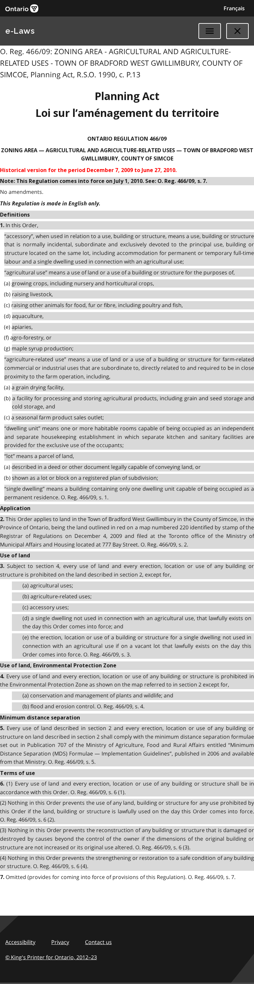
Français (234, 8)
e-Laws (19, 31)
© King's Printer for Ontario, (51, 957)
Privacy (60, 942)
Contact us (98, 942)
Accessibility (20, 942)
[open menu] (209, 31)
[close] (237, 31)
